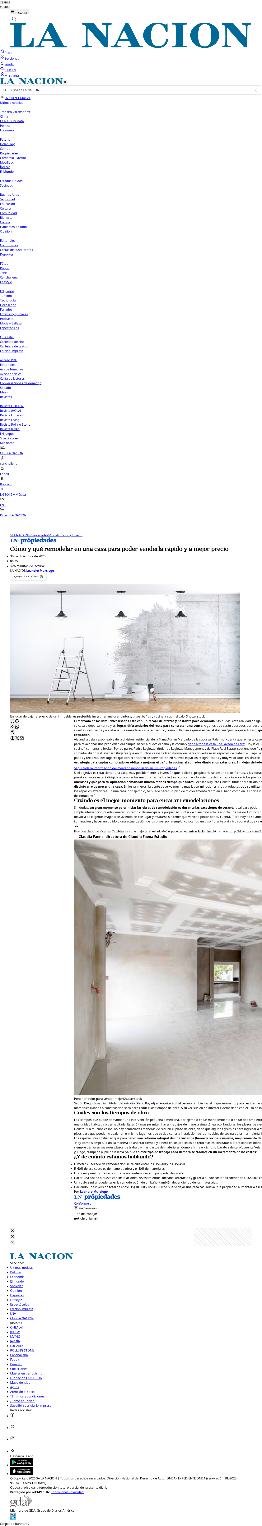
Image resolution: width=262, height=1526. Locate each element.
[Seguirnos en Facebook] (12, 1416)
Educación (7, 204)
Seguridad (7, 199)
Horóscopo (8, 305)
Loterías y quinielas (14, 314)
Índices (5, 167)
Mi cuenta (12, 76)
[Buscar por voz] (256, 90)
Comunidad (8, 213)
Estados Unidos (11, 181)
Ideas (4, 392)
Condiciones (59, 1492)
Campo (5, 149)
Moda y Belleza (11, 323)
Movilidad (7, 162)
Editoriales (7, 240)
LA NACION (19, 535)
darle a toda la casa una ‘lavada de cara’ (216, 744)
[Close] (12, 1231)
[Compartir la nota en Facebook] (12, 738)
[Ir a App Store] (21, 1474)
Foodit (9, 64)
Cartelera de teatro (14, 346)
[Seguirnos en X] (12, 1428)
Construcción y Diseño (65, 535)
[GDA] (21, 1506)
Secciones (12, 58)
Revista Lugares (11, 415)
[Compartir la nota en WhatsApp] (17, 727)
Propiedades (9, 153)
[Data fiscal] (13, 1519)
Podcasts (6, 319)
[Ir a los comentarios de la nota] (17, 721)
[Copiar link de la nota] (12, 732)
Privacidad (76, 1492)
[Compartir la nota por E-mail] (21, 738)
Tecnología (8, 300)
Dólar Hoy (7, 144)
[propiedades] (33, 542)
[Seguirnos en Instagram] (12, 1440)
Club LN (10, 70)
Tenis (3, 273)
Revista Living (10, 420)
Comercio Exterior (13, 158)
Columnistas (9, 245)
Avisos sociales (10, 374)
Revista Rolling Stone (15, 424)
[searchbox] (129, 90)
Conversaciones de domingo (20, 383)
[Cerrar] (65, 82)
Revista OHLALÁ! (12, 406)
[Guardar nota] (12, 721)
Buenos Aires (9, 194)
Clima (4, 116)
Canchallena (9, 277)
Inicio (8, 53)
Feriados (6, 309)
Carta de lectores (12, 378)
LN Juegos (7, 291)
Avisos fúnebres (11, 369)
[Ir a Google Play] (21, 1465)
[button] (131, 298)
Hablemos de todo (13, 227)
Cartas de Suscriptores (16, 250)
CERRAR (5, 2)
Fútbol (4, 263)
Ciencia (5, 222)
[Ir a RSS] (12, 1451)
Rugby (4, 268)
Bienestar (7, 217)
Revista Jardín (10, 429)
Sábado (5, 388)
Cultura (5, 208)
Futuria (5, 139)
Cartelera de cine (12, 342)
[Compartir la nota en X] (17, 738)
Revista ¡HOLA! (10, 411)
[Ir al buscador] (14, 19)
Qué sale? (7, 337)
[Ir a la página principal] (131, 47)
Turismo (6, 296)
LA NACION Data (12, 121)
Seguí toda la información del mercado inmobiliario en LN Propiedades (125, 768)
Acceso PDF (8, 360)
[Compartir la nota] (12, 727)
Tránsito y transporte (15, 112)
